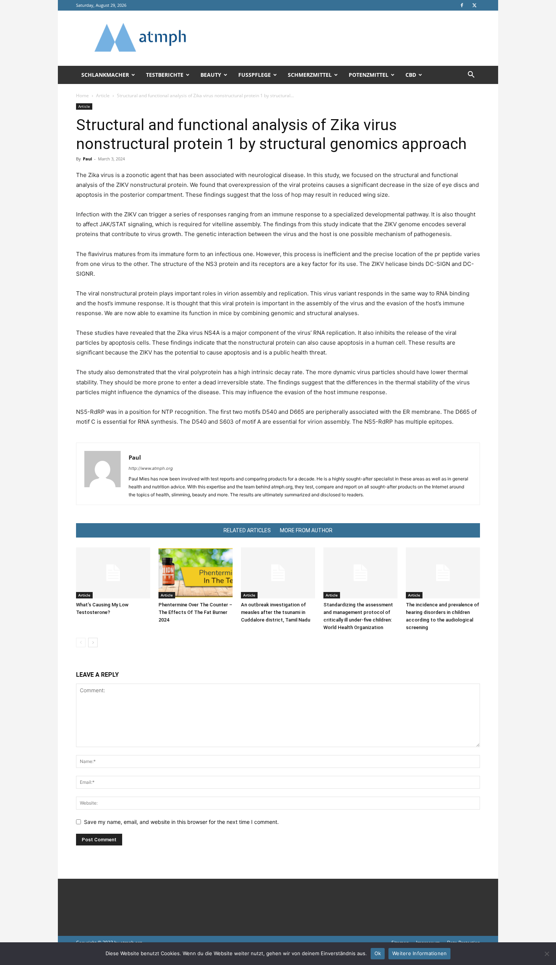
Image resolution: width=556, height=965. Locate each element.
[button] (471, 75)
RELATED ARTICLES (247, 530)
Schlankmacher (105, 74)
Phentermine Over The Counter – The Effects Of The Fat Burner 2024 (195, 612)
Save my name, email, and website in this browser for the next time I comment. (181, 822)
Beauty (210, 74)
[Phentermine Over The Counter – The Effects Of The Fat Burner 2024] (195, 572)
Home (82, 95)
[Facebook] (461, 5)
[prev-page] (80, 642)
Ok (377, 953)
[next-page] (93, 642)
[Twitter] (474, 5)
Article (103, 95)
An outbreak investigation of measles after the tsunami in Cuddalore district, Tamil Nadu (275, 612)
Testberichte (164, 74)
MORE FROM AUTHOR (306, 530)
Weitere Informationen (419, 953)
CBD (410, 74)
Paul (87, 159)
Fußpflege (254, 74)
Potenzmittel (368, 74)
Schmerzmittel (310, 74)
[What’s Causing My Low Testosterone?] (113, 572)
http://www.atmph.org (151, 468)
